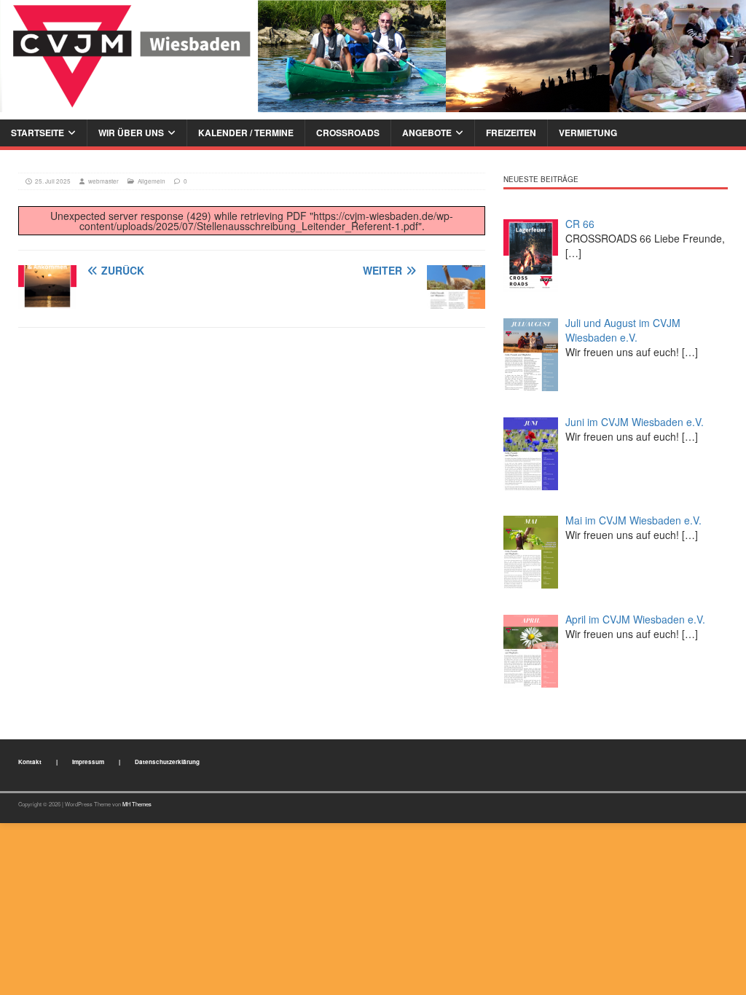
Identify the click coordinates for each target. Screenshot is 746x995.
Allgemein (151, 181)
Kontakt (30, 762)
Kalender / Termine (246, 132)
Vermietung (588, 132)
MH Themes (137, 804)
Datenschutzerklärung (167, 762)
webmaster (103, 181)
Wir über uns (131, 132)
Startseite (37, 132)
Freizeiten (511, 132)
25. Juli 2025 (53, 181)
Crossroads (348, 132)
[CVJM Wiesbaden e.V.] (373, 54)
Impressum (88, 762)
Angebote (427, 132)
